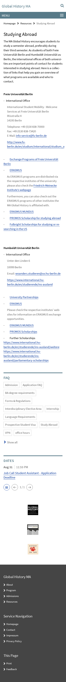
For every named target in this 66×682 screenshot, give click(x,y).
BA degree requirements (19, 393)
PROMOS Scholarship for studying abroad (35, 218)
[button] (7, 487)
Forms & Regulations (17, 401)
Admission (11, 385)
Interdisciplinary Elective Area (23, 409)
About (9, 584)
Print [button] (9, 663)
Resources (26, 23)
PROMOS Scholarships (23, 331)
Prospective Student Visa (20, 425)
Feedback (11, 669)
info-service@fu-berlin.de (31, 136)
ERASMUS (16, 170)
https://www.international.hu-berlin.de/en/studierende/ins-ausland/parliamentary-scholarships (26, 355)
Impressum (12, 635)
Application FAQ (32, 385)
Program (11, 590)
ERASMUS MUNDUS (22, 211)
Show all (12, 442)
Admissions (12, 596)
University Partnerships (24, 297)
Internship (52, 409)
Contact (10, 629)
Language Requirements (20, 417)
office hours (22, 433)
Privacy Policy (14, 641)
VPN (7, 433)
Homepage (9, 23)
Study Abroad (49, 425)
